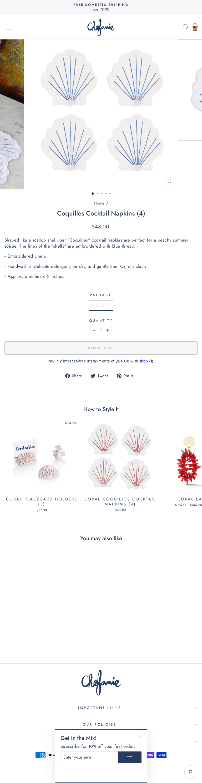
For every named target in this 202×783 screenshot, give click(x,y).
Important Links (100, 707)
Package (101, 295)
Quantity (101, 320)
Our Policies (100, 724)
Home (99, 203)
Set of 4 (101, 305)
